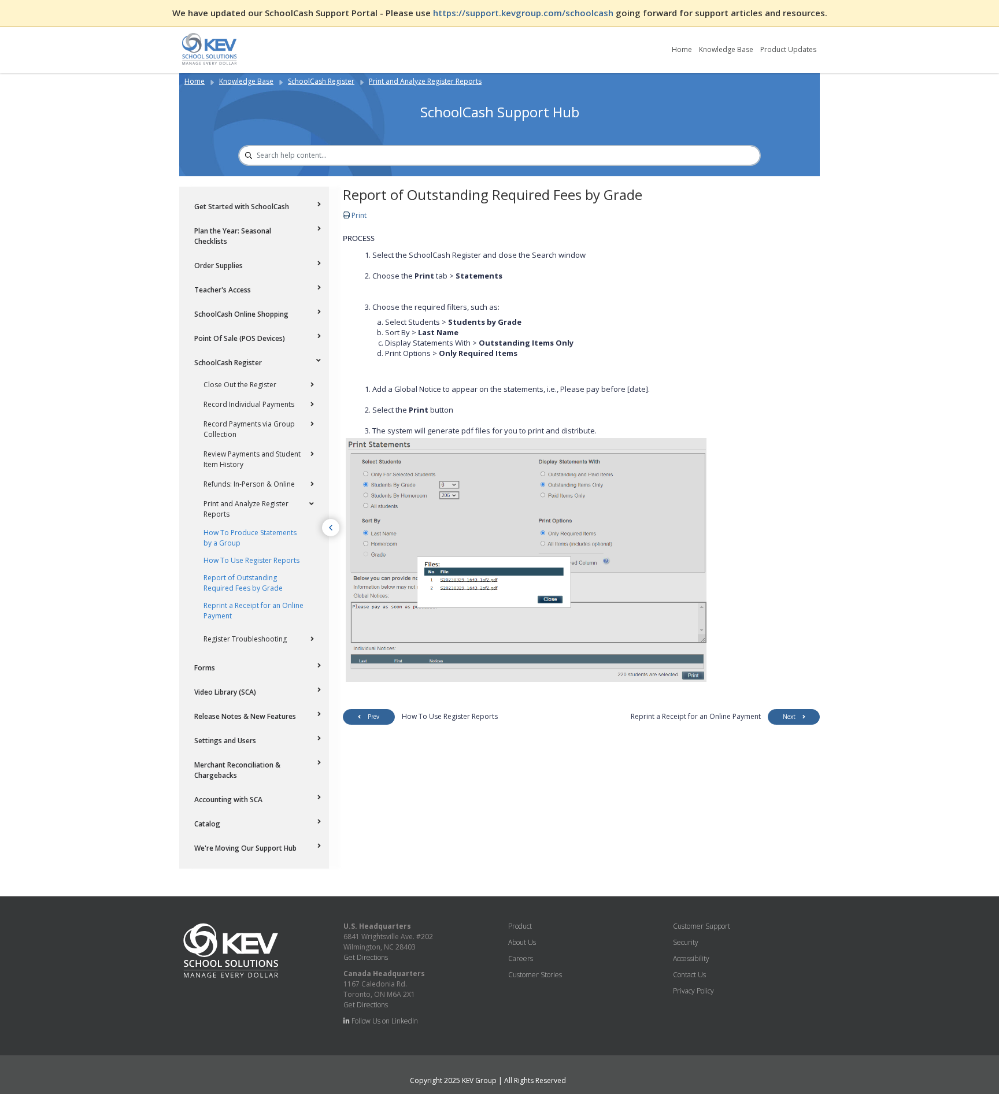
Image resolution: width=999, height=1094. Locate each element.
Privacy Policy (693, 991)
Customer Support (701, 926)
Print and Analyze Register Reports (425, 81)
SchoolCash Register (321, 81)
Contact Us (689, 975)
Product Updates (788, 49)
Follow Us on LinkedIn (384, 1021)
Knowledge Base (726, 49)
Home (682, 49)
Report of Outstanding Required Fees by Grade (243, 583)
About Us (522, 942)
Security (685, 942)
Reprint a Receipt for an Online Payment (254, 610)
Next (789, 717)
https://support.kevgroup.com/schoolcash (524, 12)
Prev (373, 717)
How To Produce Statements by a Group (250, 538)
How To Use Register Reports (251, 560)
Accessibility (691, 958)
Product (520, 926)
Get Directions (365, 957)
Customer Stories (535, 975)
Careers (520, 958)
